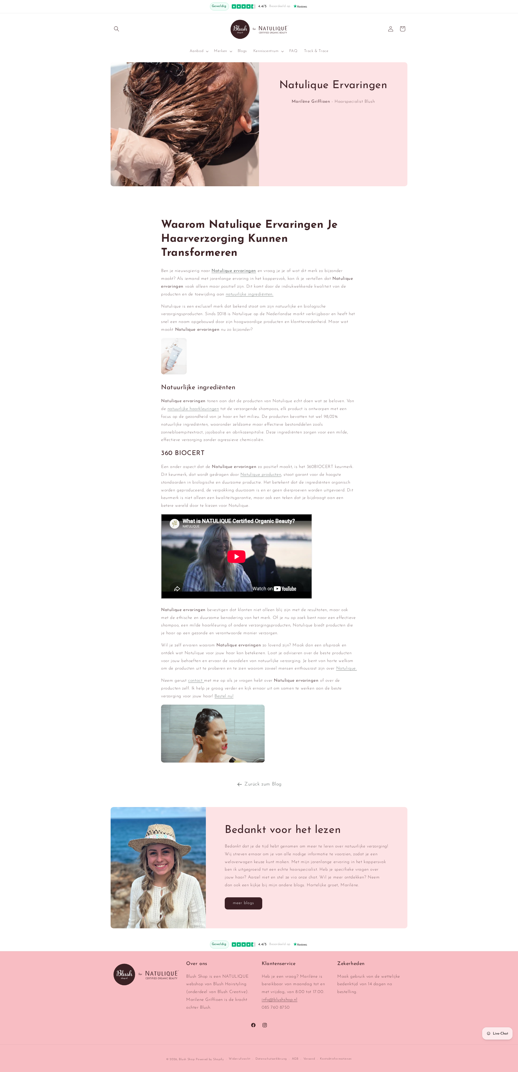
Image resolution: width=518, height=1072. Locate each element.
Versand (309, 1059)
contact (196, 680)
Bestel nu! (223, 696)
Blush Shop (187, 1059)
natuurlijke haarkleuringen (193, 409)
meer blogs (243, 903)
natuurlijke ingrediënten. (250, 294)
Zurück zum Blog (263, 784)
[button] (116, 29)
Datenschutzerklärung (271, 1059)
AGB (295, 1059)
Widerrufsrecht (239, 1059)
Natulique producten (260, 475)
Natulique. (346, 668)
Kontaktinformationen (336, 1059)
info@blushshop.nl (279, 1000)
